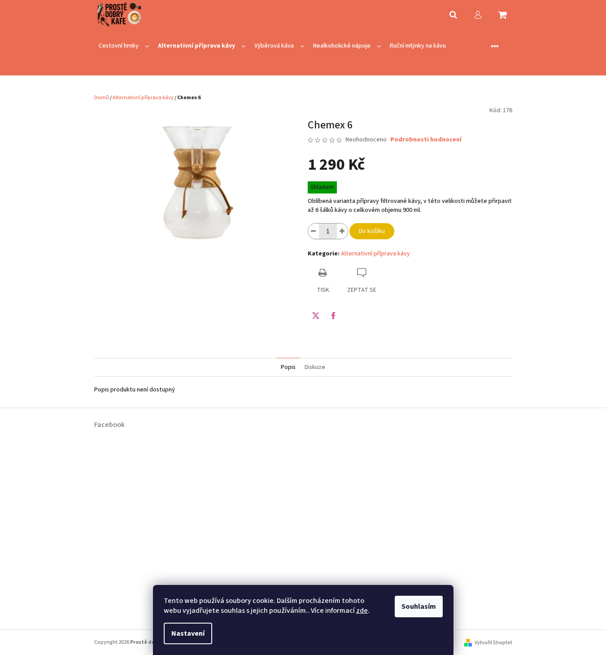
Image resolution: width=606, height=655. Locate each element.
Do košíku (372, 231)
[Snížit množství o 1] (313, 231)
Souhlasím (418, 606)
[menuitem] (123, 46)
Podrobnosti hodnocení (426, 140)
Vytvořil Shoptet (493, 642)
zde (362, 610)
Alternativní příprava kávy (375, 253)
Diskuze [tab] (315, 367)
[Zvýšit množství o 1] (342, 231)
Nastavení (188, 633)
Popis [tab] (288, 367)
